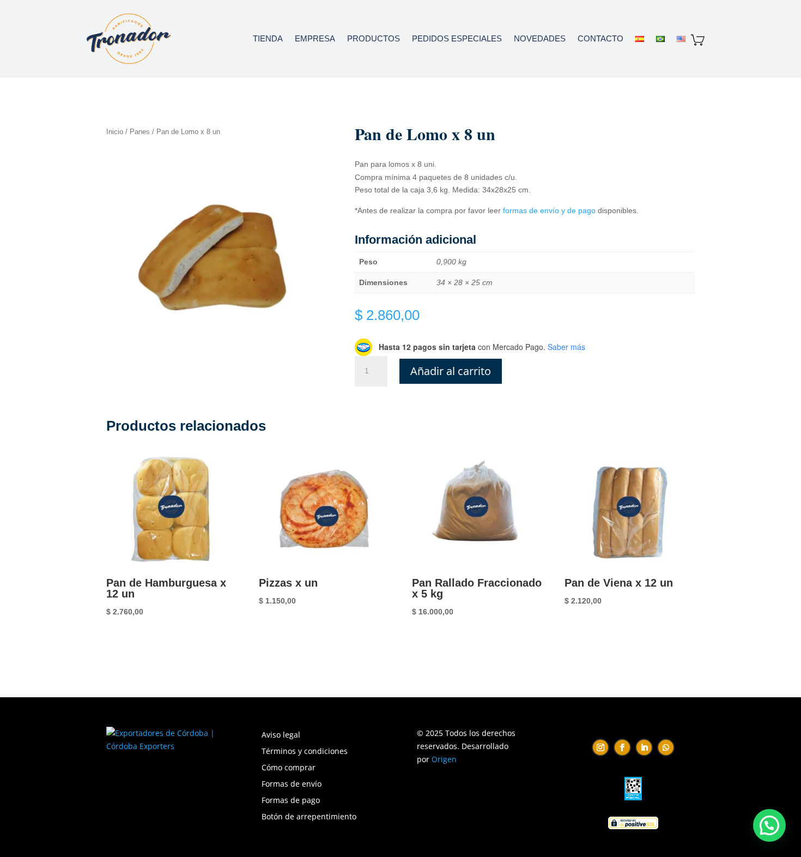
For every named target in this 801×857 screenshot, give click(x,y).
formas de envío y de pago (548, 210)
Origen (444, 759)
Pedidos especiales (457, 38)
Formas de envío (291, 784)
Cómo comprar (288, 768)
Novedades (540, 38)
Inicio (114, 132)
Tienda (268, 38)
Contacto (600, 38)
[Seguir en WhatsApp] (666, 747)
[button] (769, 825)
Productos (373, 38)
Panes (140, 132)
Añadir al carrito (450, 371)
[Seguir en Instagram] (600, 747)
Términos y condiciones (305, 751)
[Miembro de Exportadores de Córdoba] (160, 746)
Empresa (315, 38)
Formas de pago (291, 800)
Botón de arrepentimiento (309, 817)
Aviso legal (281, 735)
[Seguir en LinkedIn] (644, 747)
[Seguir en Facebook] (622, 747)
